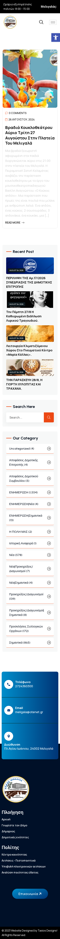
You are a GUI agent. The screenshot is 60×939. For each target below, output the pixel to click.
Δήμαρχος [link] (8, 831)
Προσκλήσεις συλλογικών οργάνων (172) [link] (26, 629)
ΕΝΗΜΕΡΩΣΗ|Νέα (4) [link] (23, 504)
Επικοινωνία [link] (28, 894)
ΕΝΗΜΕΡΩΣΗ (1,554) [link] (23, 492)
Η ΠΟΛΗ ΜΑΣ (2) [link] (20, 532)
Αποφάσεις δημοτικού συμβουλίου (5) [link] (23, 478)
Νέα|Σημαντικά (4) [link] (21, 583)
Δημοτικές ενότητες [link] (15, 837)
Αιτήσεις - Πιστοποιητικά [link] (19, 860)
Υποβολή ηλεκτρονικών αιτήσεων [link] (24, 866)
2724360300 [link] (24, 686)
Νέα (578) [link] (15, 555)
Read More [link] (13, 222)
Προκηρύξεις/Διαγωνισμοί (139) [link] (26, 596)
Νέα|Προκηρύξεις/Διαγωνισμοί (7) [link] (21, 569)
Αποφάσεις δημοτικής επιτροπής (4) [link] (23, 462)
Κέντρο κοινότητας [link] (14, 854)
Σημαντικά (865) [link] (19, 642)
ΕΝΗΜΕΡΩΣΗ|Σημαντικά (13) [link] (25, 518)
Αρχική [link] (6, 819)
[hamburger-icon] (53, 22)
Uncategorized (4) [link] (21, 448)
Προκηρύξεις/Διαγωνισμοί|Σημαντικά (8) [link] (26, 613)
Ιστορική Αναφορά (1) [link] (22, 543)
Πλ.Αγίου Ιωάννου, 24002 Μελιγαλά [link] (28, 748)
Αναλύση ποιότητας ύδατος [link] (20, 872)
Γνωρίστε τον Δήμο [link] (14, 825)
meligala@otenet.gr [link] (29, 712)
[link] (55, 37)
